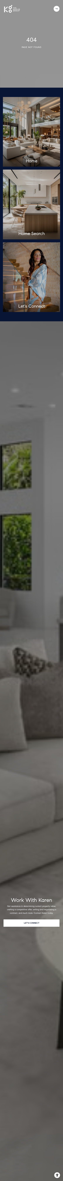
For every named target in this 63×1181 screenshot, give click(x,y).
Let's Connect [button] (31, 923)
